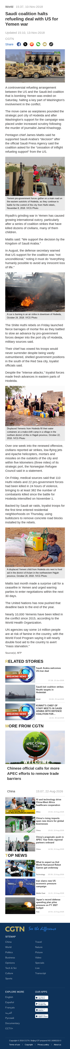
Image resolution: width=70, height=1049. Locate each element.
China (8, 942)
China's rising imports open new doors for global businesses (50, 821)
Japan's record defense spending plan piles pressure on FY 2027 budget (48, 903)
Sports (8, 978)
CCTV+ (9, 1028)
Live (37, 968)
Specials (39, 962)
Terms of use (15, 1045)
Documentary (12, 1023)
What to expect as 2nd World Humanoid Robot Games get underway (48, 865)
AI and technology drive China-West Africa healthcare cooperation (48, 802)
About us (57, 1045)
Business (10, 957)
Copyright (29, 1045)
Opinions (10, 962)
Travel (38, 942)
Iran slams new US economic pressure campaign (46, 884)
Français (10, 1007)
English (9, 997)
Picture (39, 952)
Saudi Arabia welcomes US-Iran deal (48, 669)
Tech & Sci (10, 968)
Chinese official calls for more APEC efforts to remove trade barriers (33, 773)
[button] (7, 811)
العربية (8, 1012)
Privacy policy (44, 1045)
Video (38, 957)
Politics (9, 952)
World (8, 947)
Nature (38, 947)
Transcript (40, 973)
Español (9, 1002)
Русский (9, 1018)
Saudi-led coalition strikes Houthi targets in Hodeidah (50, 690)
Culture (9, 973)
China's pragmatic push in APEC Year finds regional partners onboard (50, 840)
